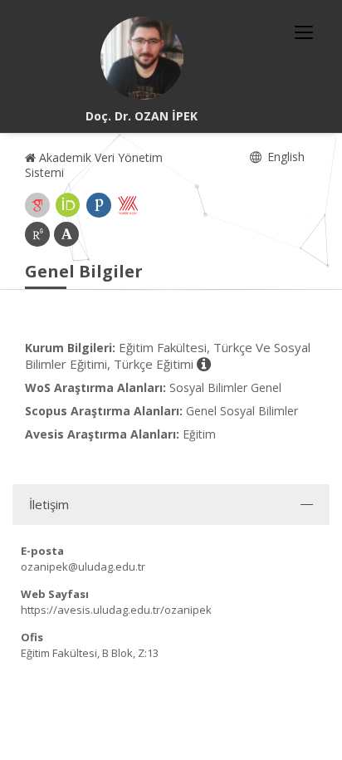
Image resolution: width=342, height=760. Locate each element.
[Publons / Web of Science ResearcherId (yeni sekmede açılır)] (98, 205)
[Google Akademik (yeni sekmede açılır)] (37, 205)
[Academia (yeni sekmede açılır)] (66, 234)
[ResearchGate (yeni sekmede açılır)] (37, 234)
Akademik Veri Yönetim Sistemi (94, 165)
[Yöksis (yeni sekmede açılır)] (127, 205)
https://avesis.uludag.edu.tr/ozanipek (116, 609)
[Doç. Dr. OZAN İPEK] (142, 58)
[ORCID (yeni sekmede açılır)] (68, 205)
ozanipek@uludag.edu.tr (83, 566)
